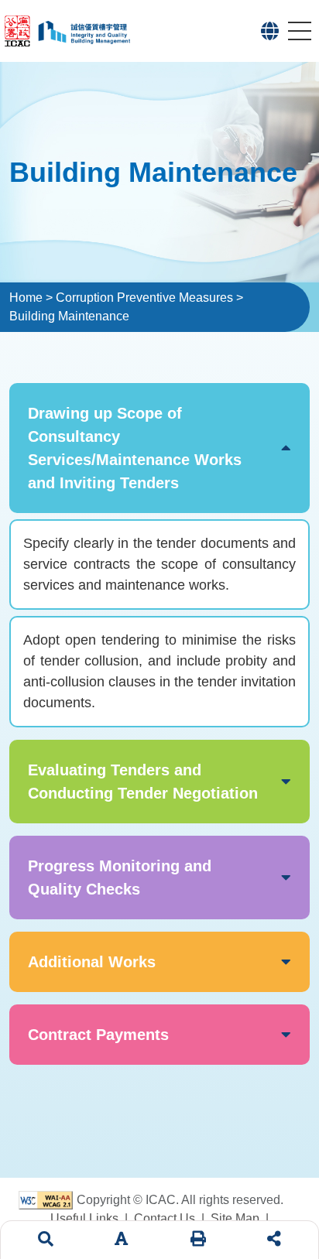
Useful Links (84, 1218)
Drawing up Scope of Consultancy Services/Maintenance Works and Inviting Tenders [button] (135, 448)
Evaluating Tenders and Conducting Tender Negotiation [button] (143, 781)
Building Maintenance (69, 316)
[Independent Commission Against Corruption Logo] (19, 30)
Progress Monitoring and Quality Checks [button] (119, 877)
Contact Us (164, 1218)
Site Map (235, 1218)
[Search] (45, 1240)
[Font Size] (122, 1240)
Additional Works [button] (92, 961)
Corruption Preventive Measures (144, 297)
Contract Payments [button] (98, 1034)
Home (26, 297)
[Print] (198, 1240)
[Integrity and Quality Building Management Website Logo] (138, 31)
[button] (270, 31)
